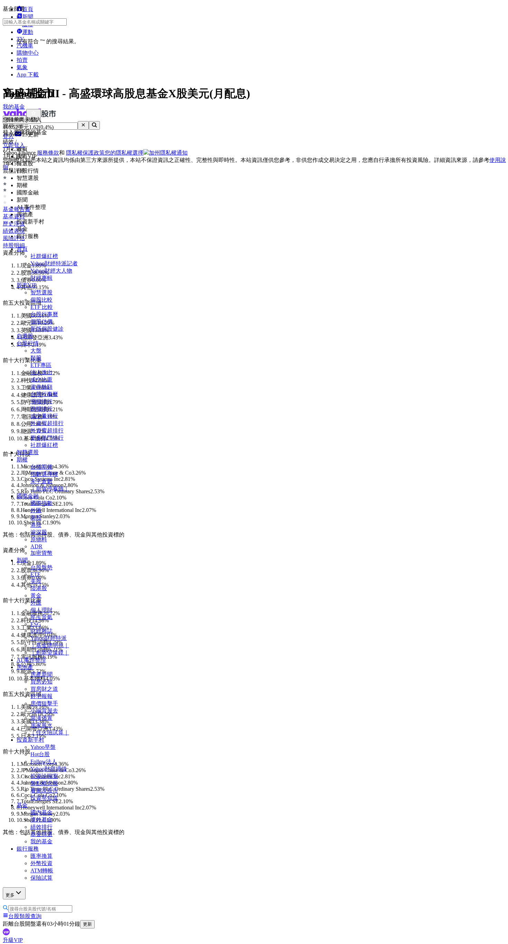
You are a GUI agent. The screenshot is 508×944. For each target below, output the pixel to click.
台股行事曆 (44, 314)
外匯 (35, 510)
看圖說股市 (44, 791)
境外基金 (41, 820)
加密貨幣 (41, 553)
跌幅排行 (41, 409)
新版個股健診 (47, 329)
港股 (35, 525)
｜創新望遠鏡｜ (49, 653)
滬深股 (38, 532)
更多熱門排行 (47, 438)
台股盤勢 (41, 567)
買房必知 (41, 682)
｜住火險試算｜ (49, 732)
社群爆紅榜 (44, 256)
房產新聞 (41, 674)
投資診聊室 (44, 776)
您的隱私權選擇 (124, 153)
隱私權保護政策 (85, 153)
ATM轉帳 (41, 870)
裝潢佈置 (41, 718)
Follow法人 (43, 761)
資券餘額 (41, 387)
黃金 (35, 595)
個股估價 (41, 321)
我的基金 (41, 841)
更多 (10, 895)
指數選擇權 (44, 474)
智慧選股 (41, 292)
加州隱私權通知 (168, 153)
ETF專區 (40, 365)
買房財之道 (44, 689)
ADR (36, 546)
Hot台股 (40, 754)
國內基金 (41, 812)
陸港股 (38, 588)
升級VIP (13, 940)
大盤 (35, 351)
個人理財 (41, 610)
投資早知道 (44, 798)
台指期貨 (41, 467)
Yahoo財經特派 (48, 638)
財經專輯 (41, 278)
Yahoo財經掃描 (48, 769)
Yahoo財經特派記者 (54, 263)
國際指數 (41, 503)
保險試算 (41, 878)
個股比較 (41, 300)
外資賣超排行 (47, 430)
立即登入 (14, 145)
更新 (87, 924)
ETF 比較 (41, 307)
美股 (35, 518)
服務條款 (48, 153)
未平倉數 (41, 481)
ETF (35, 574)
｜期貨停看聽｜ (49, 489)
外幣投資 (41, 863)
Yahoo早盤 (43, 747)
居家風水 (41, 725)
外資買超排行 (47, 423)
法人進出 (41, 372)
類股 (35, 358)
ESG (35, 624)
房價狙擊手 (44, 703)
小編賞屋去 (44, 711)
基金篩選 (41, 834)
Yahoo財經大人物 (51, 271)
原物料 (38, 539)
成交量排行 (44, 416)
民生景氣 (41, 617)
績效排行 (41, 827)
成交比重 (41, 380)
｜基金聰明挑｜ (49, 645)
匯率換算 (41, 856)
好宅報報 (41, 696)
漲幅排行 (41, 401)
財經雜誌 (41, 631)
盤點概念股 (44, 783)
